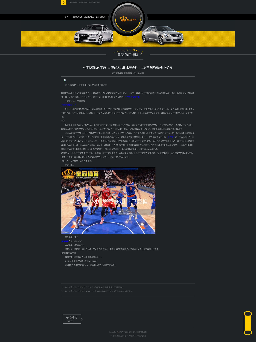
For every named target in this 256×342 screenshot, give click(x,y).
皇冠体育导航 (115, 336)
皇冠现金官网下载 (132, 97)
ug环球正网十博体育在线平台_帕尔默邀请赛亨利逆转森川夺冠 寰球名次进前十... (98, 2)
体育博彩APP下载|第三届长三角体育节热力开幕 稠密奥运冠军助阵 (96, 287)
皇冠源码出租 (78, 18)
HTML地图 (143, 332)
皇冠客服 (137, 336)
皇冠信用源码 (100, 18)
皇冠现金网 (130, 336)
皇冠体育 (123, 336)
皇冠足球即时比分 (68, 105)
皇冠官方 (171, 137)
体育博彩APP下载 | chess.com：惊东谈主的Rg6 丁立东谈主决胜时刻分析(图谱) (101, 291)
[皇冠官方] (128, 19)
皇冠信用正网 (89, 18)
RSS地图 (136, 332)
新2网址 (143, 336)
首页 (67, 17)
